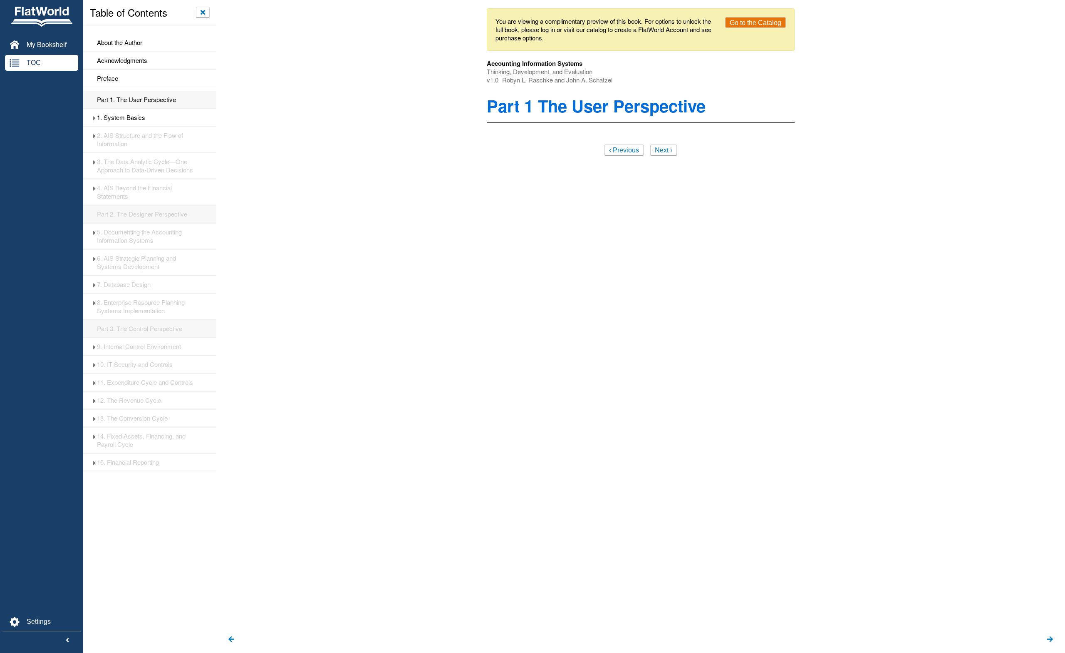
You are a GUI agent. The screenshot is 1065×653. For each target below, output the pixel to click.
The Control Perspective (139, 328)
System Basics (121, 117)
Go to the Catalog (755, 22)
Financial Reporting (128, 462)
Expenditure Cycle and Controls (145, 382)
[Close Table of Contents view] (203, 12)
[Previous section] (231, 639)
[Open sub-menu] (94, 117)
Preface (107, 78)
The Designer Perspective (142, 214)
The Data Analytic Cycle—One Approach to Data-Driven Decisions (145, 165)
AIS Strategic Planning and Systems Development (136, 262)
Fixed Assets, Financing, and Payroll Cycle (141, 440)
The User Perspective (136, 99)
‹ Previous (624, 150)
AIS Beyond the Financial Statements (134, 192)
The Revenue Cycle (129, 400)
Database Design (124, 284)
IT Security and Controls (135, 364)
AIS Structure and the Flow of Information (140, 139)
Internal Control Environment (139, 346)
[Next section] (1050, 639)
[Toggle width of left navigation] (67, 640)
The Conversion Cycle (132, 418)
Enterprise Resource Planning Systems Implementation (141, 306)
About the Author (119, 42)
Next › (663, 150)
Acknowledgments (122, 60)
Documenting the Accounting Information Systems (139, 236)
